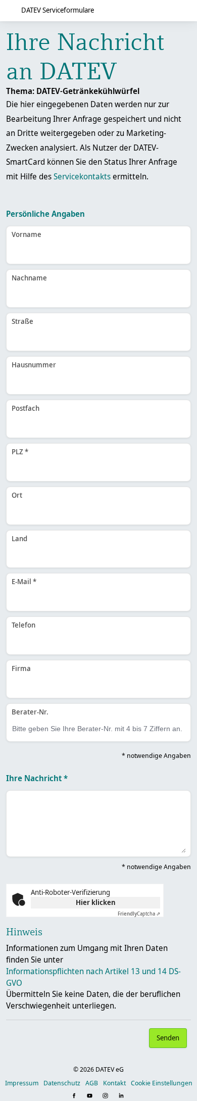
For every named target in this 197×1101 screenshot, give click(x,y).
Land (19, 538)
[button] (75, 1096)
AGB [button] (91, 1082)
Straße (22, 321)
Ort (17, 495)
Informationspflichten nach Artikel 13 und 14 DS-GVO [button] (93, 977)
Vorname (26, 234)
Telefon (23, 625)
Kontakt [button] (114, 1082)
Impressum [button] (21, 1082)
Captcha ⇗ (139, 913)
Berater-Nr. (30, 711)
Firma (21, 668)
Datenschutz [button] (61, 1082)
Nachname (29, 277)
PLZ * (20, 451)
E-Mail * (24, 581)
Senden (168, 1037)
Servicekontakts (82, 176)
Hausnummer (34, 364)
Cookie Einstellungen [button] (161, 1082)
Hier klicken (96, 902)
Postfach (25, 408)
